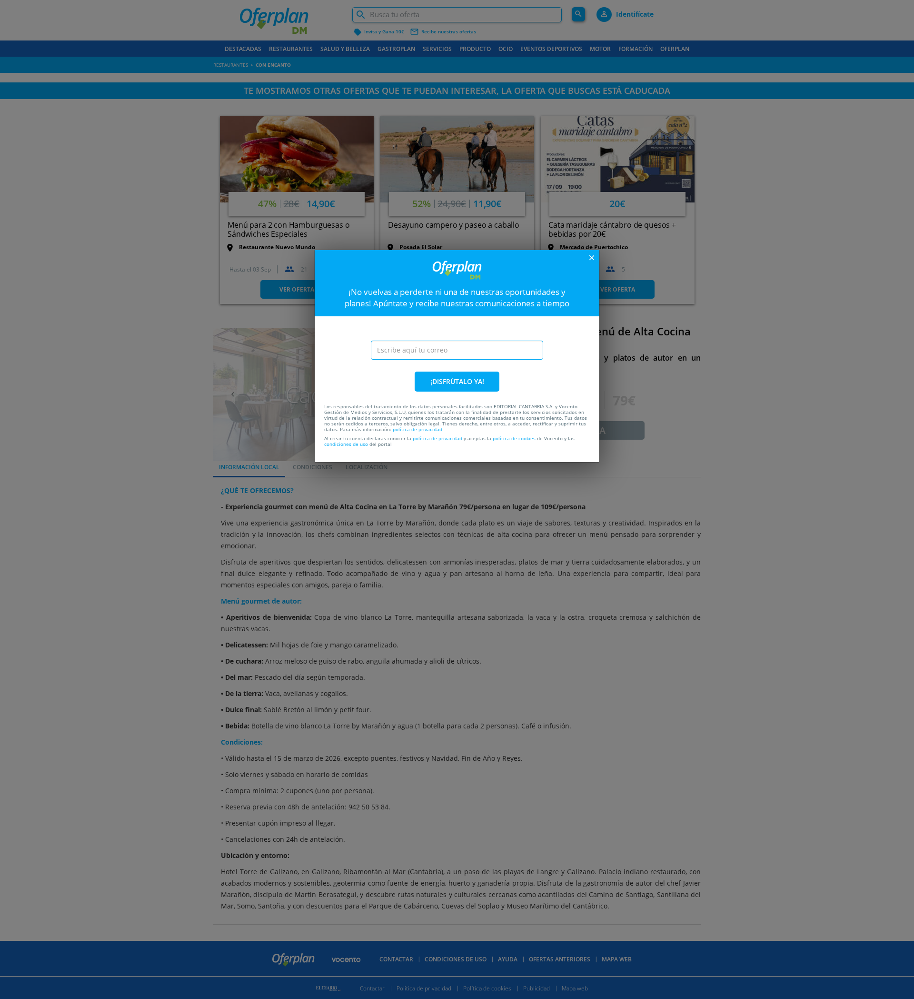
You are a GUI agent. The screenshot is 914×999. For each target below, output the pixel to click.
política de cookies (514, 438)
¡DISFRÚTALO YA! (457, 381)
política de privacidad (417, 429)
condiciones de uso (346, 444)
